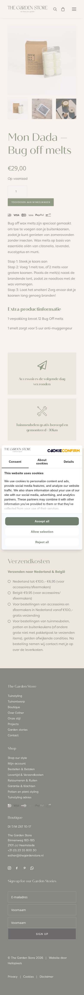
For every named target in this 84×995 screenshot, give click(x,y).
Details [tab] (69, 461)
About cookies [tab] (42, 461)
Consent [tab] (15, 461)
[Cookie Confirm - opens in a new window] (63, 450)
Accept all (42, 521)
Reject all (42, 542)
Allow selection (42, 531)
